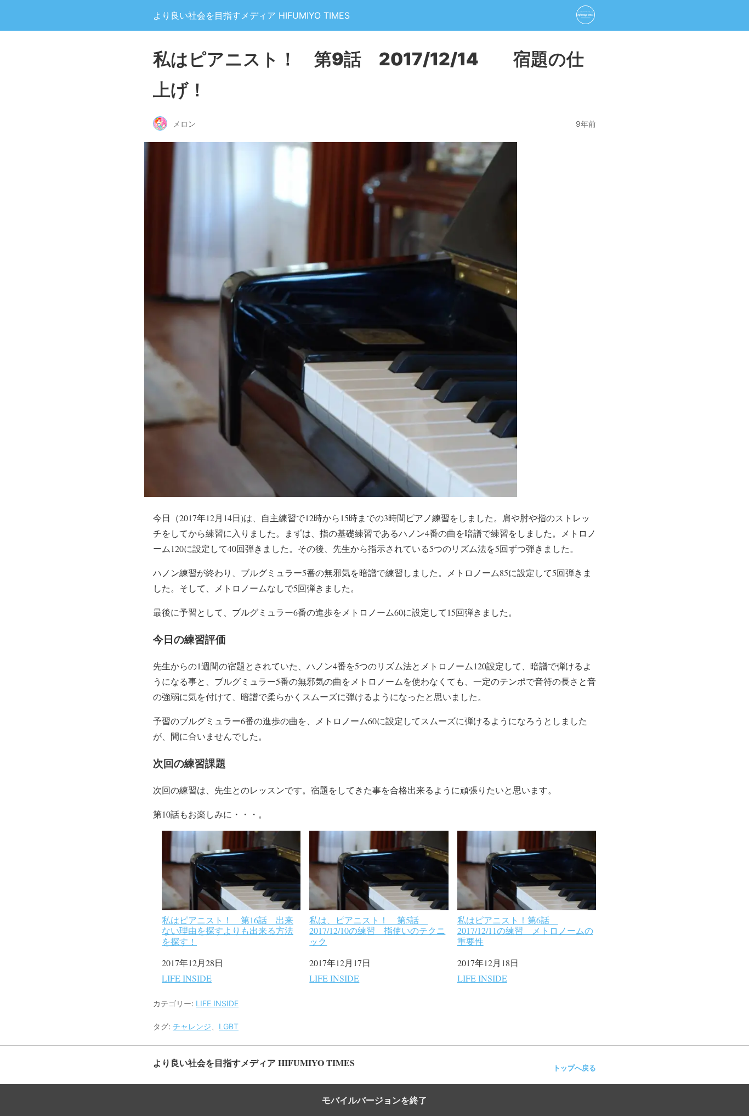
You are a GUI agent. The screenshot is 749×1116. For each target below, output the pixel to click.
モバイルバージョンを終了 (374, 1100)
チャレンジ (192, 1026)
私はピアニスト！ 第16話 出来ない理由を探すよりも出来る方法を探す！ (227, 930)
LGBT (229, 1026)
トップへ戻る (574, 1068)
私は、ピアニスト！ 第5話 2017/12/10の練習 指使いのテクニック (377, 930)
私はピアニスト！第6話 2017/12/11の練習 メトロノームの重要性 (525, 930)
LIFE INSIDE (187, 978)
